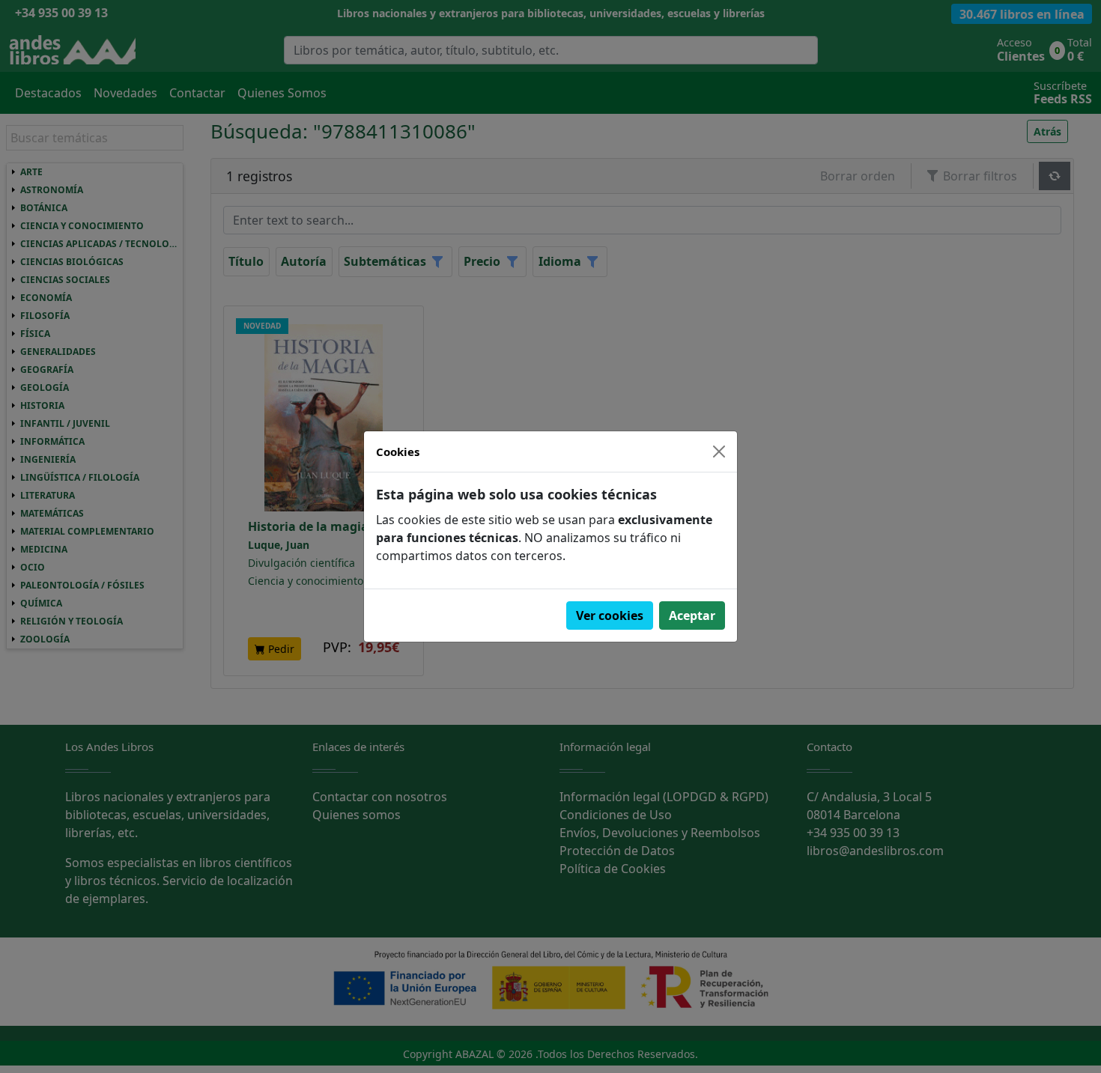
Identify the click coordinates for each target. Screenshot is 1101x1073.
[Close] (719, 451)
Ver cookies (609, 615)
